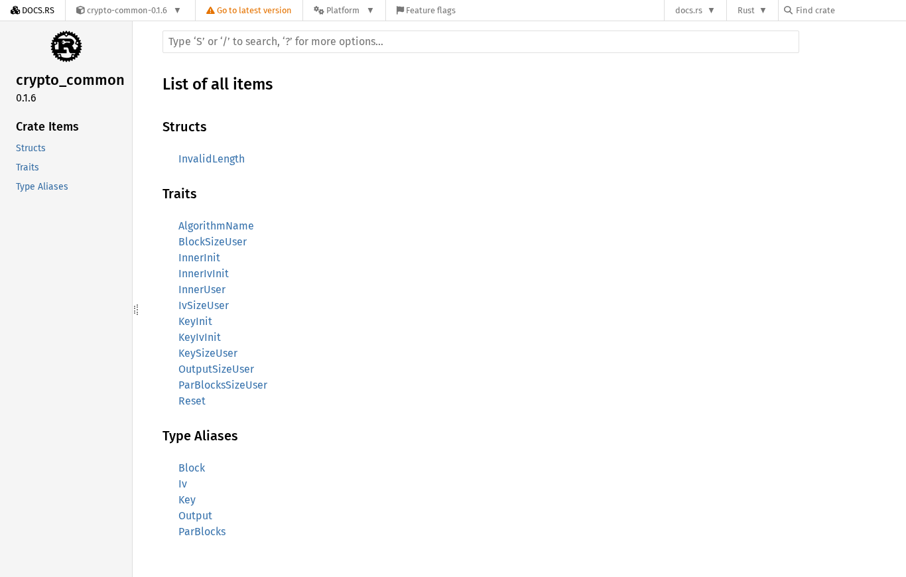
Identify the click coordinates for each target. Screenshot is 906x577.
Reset (192, 401)
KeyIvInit (199, 337)
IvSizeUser (203, 305)
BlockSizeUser (212, 241)
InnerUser (202, 289)
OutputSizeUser (216, 369)
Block (191, 468)
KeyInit (195, 321)
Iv (182, 484)
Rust (746, 10)
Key (187, 499)
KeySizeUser (207, 353)
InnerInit (199, 257)
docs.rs (688, 10)
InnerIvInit (203, 273)
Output (195, 515)
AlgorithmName (216, 226)
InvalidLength (211, 159)
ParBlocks (202, 531)
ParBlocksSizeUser (222, 385)
